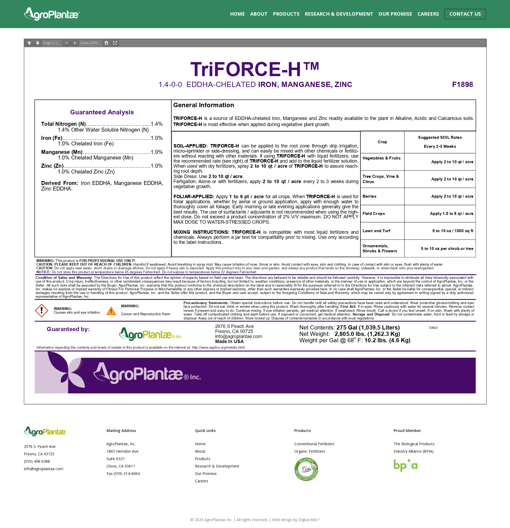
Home (200, 443)
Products (202, 458)
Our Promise (206, 473)
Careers (201, 480)
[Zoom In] (75, 43)
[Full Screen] (115, 43)
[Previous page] (29, 43)
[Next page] (38, 43)
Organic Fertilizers (309, 451)
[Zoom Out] (66, 43)
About (200, 451)
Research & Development (217, 466)
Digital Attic (309, 519)
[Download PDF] (106, 43)
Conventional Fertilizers (314, 443)
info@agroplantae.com (43, 468)
